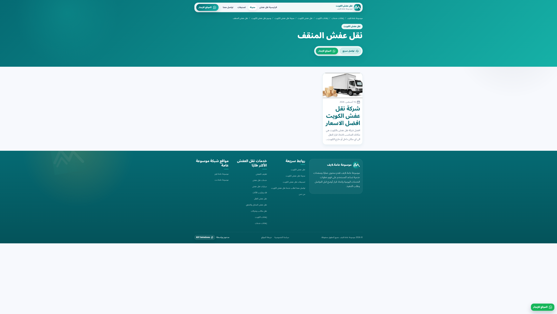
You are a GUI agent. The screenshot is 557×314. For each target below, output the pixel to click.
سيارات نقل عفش (259, 186)
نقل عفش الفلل (260, 199)
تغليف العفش (261, 174)
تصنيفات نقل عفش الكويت (294, 182)
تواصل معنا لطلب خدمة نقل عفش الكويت (288, 188)
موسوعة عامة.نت (222, 180)
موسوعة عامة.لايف (355, 18)
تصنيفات (241, 7)
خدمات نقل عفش (260, 180)
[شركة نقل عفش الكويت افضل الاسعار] (343, 85)
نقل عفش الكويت (305, 18)
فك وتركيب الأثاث (260, 192)
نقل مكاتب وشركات (259, 211)
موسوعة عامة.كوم (222, 174)
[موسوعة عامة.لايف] (356, 165)
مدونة (252, 7)
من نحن (302, 194)
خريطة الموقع (266, 237)
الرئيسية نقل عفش (268, 7)
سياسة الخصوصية (281, 237)
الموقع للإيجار (205, 7)
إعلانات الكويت (322, 18)
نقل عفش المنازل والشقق (256, 205)
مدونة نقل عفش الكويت (284, 18)
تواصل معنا (228, 7)
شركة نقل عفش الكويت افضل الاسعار (343, 116)
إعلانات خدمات (338, 18)
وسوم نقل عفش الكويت (261, 18)
